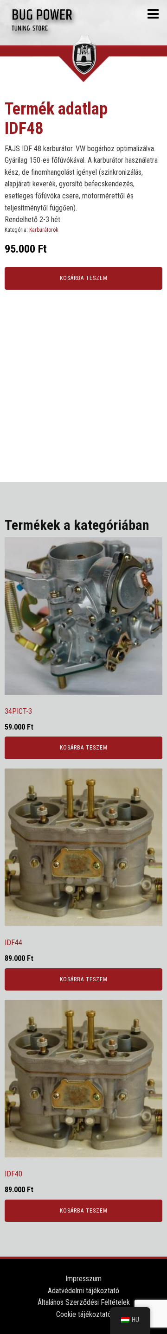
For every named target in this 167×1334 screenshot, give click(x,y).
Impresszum (83, 1278)
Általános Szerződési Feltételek (84, 1302)
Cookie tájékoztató (83, 1314)
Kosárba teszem (84, 278)
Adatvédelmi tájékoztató (83, 1290)
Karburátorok (43, 230)
